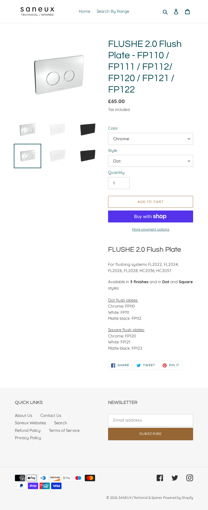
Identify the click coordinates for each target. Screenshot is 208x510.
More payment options (150, 229)
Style (112, 150)
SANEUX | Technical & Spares (140, 498)
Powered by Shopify (178, 498)
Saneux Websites (30, 422)
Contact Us (50, 415)
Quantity (116, 172)
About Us (23, 415)
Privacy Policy (28, 437)
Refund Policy (28, 430)
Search (60, 422)
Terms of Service (64, 430)
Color (113, 128)
